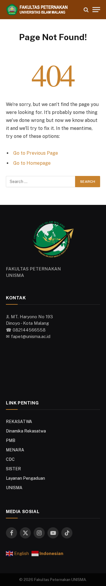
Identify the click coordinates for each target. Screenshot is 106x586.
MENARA (15, 450)
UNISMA (14, 487)
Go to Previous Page (35, 153)
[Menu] (96, 9)
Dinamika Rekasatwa (26, 431)
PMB (10, 440)
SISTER (13, 468)
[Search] (86, 9)
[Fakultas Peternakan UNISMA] (42, 9)
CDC (10, 459)
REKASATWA (19, 421)
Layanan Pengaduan (25, 478)
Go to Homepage (32, 163)
